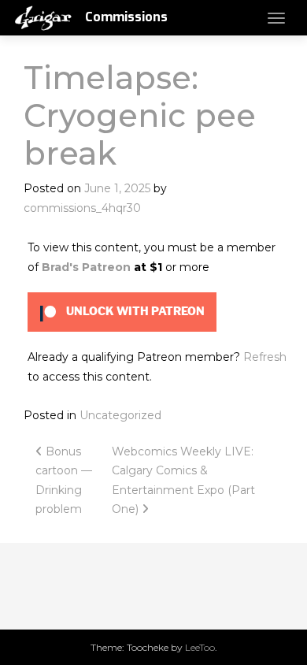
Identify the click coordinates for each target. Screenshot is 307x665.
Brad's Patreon (86, 267)
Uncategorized (120, 415)
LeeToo (200, 647)
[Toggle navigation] (276, 18)
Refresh (265, 357)
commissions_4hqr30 (82, 208)
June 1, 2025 (117, 188)
